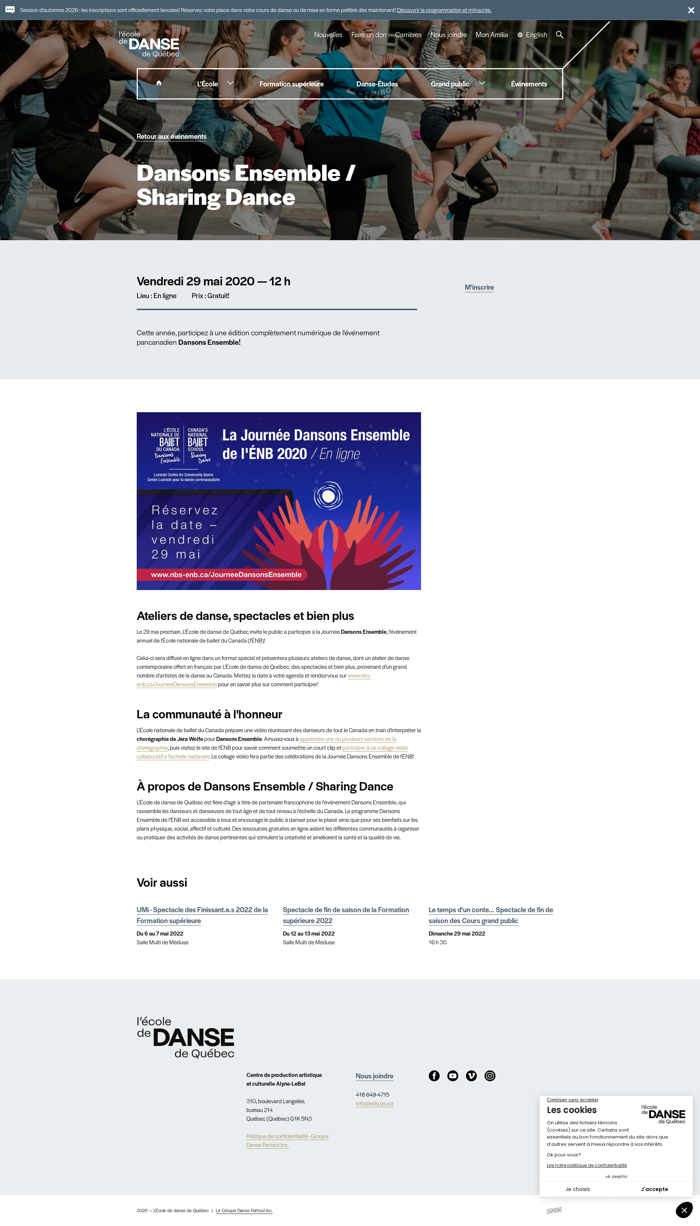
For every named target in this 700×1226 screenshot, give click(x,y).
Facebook (434, 1075)
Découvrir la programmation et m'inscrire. (444, 9)
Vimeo (471, 1075)
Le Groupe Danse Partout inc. (244, 1210)
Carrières (408, 34)
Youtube (452, 1075)
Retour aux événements (172, 136)
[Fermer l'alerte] (688, 9)
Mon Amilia (492, 34)
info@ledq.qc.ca (374, 1103)
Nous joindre (449, 34)
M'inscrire (479, 287)
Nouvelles (328, 34)
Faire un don (368, 34)
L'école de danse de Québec (149, 44)
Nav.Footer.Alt (186, 1037)
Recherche (559, 34)
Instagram (490, 1075)
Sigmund (554, 1210)
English (536, 34)
